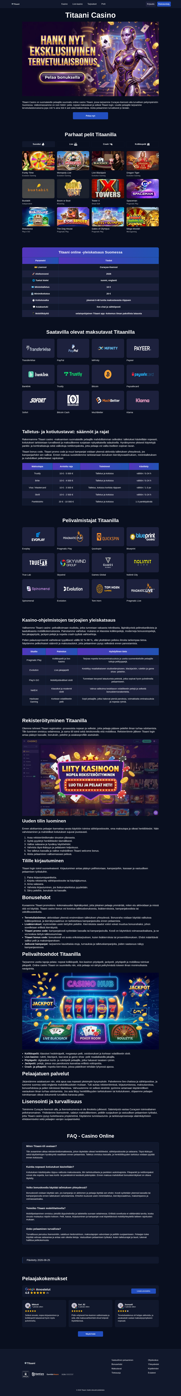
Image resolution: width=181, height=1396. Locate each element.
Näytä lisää (90, 1334)
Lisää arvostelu (143, 1291)
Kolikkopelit (140, 144)
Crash (106, 144)
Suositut (37, 144)
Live (71, 144)
